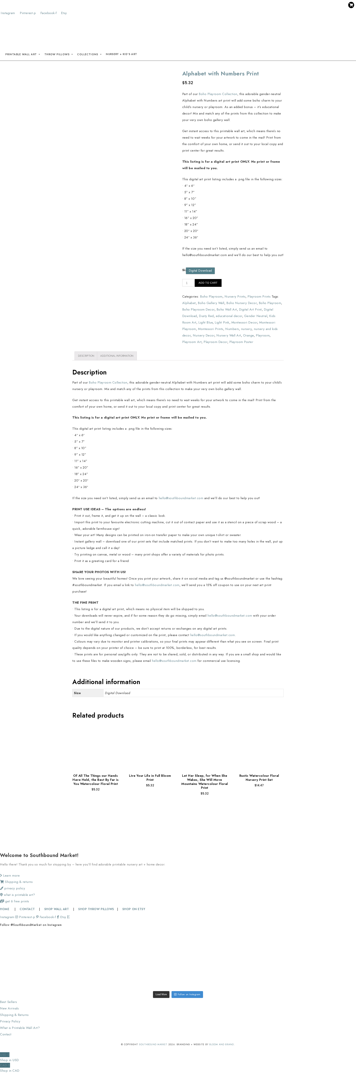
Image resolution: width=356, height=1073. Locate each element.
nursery (246, 328)
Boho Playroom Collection (218, 94)
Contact (5, 1034)
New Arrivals (9, 1008)
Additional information (117, 356)
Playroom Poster (241, 341)
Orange (248, 335)
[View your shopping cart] (351, 5)
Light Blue (205, 322)
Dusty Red (206, 316)
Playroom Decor (215, 341)
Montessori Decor (244, 322)
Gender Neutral (255, 316)
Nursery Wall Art (228, 335)
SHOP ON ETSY (133, 909)
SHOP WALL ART (56, 909)
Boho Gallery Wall (211, 303)
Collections (87, 54)
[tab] (86, 355)
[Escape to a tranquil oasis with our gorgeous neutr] (35, 974)
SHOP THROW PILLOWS (96, 909)
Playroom (263, 335)
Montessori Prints (210, 328)
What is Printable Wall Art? (20, 1027)
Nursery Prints (235, 296)
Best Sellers (8, 1001)
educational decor (229, 316)
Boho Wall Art (227, 309)
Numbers (232, 328)
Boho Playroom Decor (198, 309)
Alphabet (189, 303)
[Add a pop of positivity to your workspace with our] (249, 945)
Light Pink (222, 322)
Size (185, 270)
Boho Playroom (211, 296)
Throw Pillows (57, 54)
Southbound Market (153, 1044)
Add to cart (208, 282)
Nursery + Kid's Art (121, 54)
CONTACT (27, 909)
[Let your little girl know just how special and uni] (320, 945)
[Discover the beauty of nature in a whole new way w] (178, 945)
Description (86, 356)
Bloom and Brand (221, 1044)
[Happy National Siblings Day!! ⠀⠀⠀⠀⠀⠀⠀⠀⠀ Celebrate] (35, 945)
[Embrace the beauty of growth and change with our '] (106, 945)
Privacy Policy (10, 1021)
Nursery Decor (204, 335)
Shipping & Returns (14, 1014)
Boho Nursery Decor (241, 303)
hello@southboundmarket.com (181, 498)
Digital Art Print (250, 309)
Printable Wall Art (21, 54)
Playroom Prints (259, 296)
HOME (5, 909)
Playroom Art (192, 341)
